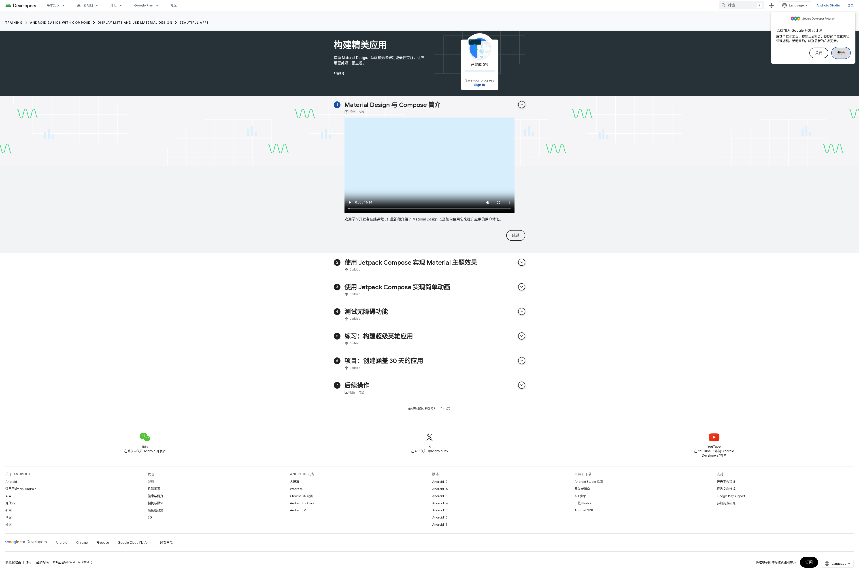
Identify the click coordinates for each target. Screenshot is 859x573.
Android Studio (828, 5)
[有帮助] (441, 408)
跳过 (515, 235)
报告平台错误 (726, 482)
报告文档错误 (726, 489)
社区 (173, 5)
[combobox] (741, 5)
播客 (8, 525)
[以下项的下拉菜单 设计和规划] (99, 5)
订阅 (809, 562)
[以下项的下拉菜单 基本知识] (66, 5)
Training (14, 23)
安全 (8, 496)
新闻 (8, 510)
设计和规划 (85, 5)
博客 (8, 517)
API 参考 (580, 496)
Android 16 (440, 489)
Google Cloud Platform (134, 543)
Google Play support (731, 496)
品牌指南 (42, 562)
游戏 (151, 482)
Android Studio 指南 (588, 482)
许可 (29, 562)
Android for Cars (302, 503)
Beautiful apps (194, 23)
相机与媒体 (155, 503)
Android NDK (583, 510)
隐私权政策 (155, 510)
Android (11, 482)
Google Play (143, 5)
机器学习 (154, 489)
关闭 (819, 53)
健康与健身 (155, 496)
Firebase (103, 543)
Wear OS (296, 489)
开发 (113, 5)
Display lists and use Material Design (135, 23)
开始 (841, 53)
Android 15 (440, 496)
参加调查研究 (726, 503)
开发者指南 (582, 489)
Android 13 (439, 510)
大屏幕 (294, 482)
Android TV (298, 510)
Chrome (82, 543)
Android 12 (440, 517)
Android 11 (439, 525)
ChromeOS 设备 (301, 496)
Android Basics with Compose (60, 23)
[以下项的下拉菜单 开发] (123, 5)
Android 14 (440, 503)
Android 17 (440, 482)
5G (150, 517)
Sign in (479, 85)
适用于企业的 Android (20, 489)
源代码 (10, 503)
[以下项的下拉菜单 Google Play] (159, 5)
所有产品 (166, 543)
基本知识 (53, 5)
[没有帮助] (448, 408)
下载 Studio (582, 503)
